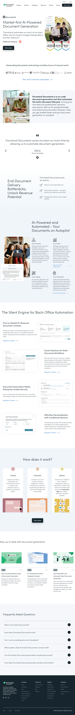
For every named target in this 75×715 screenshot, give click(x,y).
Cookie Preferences (65, 691)
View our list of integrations (57, 266)
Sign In (70, 1)
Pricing (58, 5)
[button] (19, 5)
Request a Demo (9, 340)
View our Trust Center (59, 293)
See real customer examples (36, 79)
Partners (51, 5)
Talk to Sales (67, 5)
